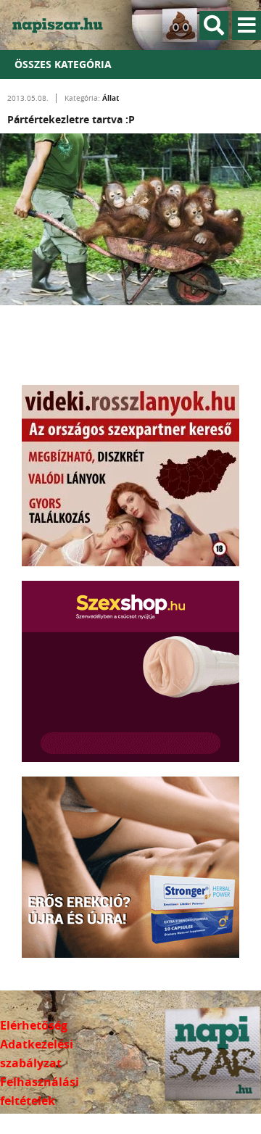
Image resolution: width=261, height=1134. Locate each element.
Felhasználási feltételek (39, 1091)
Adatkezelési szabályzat (36, 1053)
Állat (110, 98)
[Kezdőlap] (65, 25)
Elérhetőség (33, 1025)
